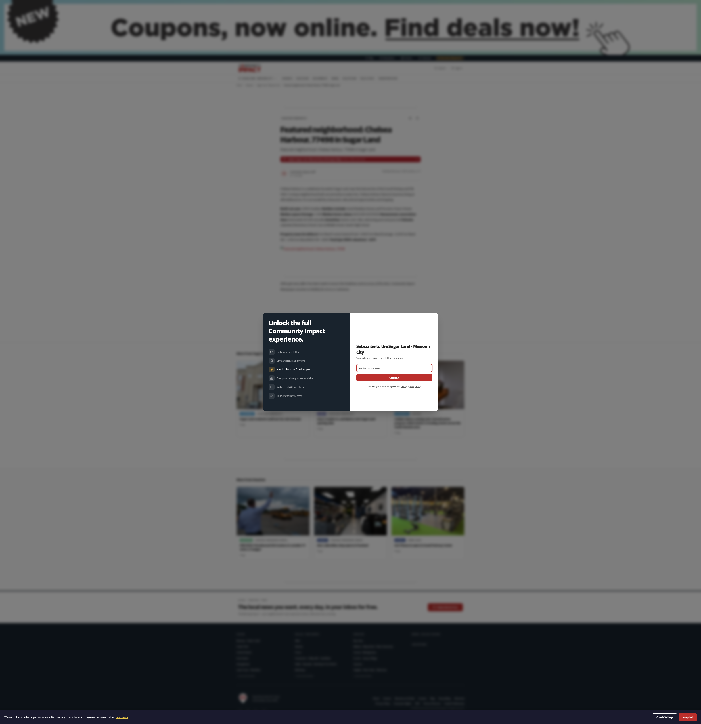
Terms (403, 386)
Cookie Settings (664, 717)
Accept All (687, 717)
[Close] (429, 320)
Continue (394, 377)
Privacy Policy (415, 386)
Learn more (122, 717)
